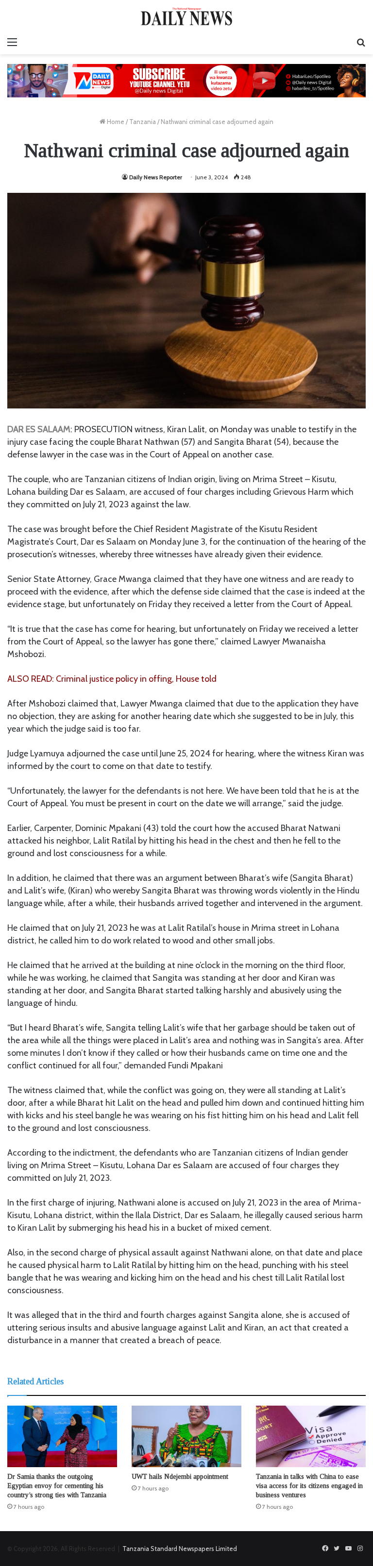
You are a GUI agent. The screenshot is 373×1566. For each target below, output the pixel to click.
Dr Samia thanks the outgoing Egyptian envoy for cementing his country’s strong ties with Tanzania (56, 1486)
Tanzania (142, 121)
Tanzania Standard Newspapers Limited (179, 1548)
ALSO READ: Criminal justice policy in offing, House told (112, 678)
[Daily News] (186, 16)
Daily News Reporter (155, 177)
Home (114, 121)
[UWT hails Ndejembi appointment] (186, 1436)
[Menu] (12, 42)
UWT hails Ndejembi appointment (180, 1476)
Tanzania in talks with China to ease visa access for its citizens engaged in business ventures (309, 1486)
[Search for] (361, 42)
